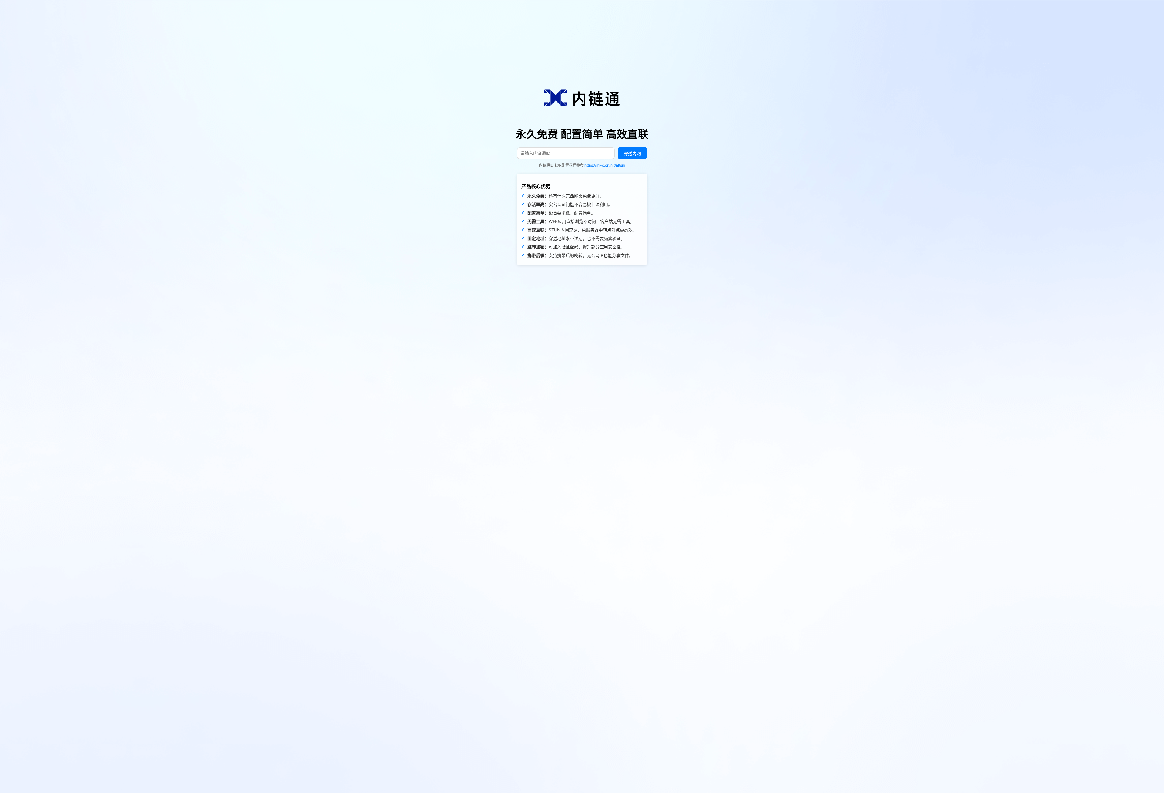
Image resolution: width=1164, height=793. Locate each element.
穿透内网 (632, 153)
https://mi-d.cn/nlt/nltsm (604, 165)
